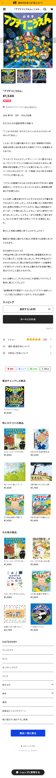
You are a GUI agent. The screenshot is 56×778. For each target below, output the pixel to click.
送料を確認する (30, 107)
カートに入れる (28, 319)
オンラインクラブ (9, 667)
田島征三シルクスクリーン (14, 711)
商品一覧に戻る (28, 733)
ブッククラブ (7, 650)
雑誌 (4, 702)
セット (5, 659)
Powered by (25, 751)
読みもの (6, 685)
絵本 (4, 693)
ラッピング (8, 302)
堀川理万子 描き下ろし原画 (15, 719)
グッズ (5, 676)
